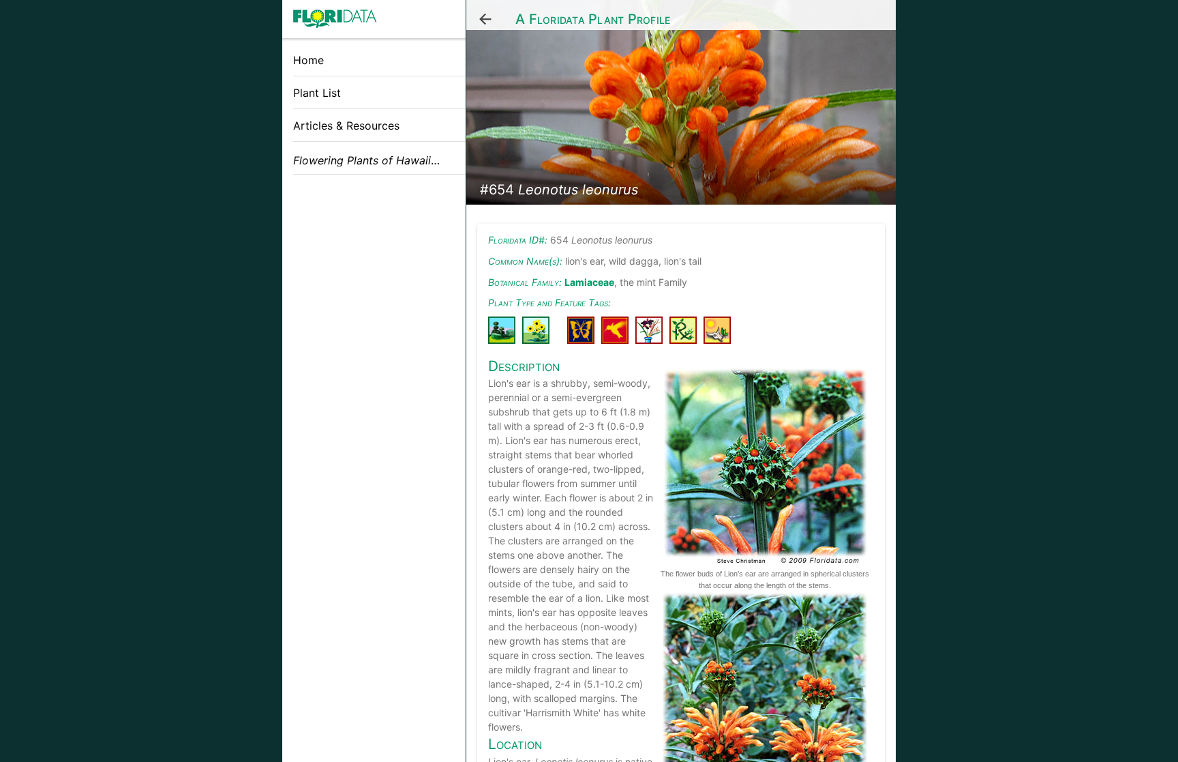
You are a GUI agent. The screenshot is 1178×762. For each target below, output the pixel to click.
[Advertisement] (374, 281)
